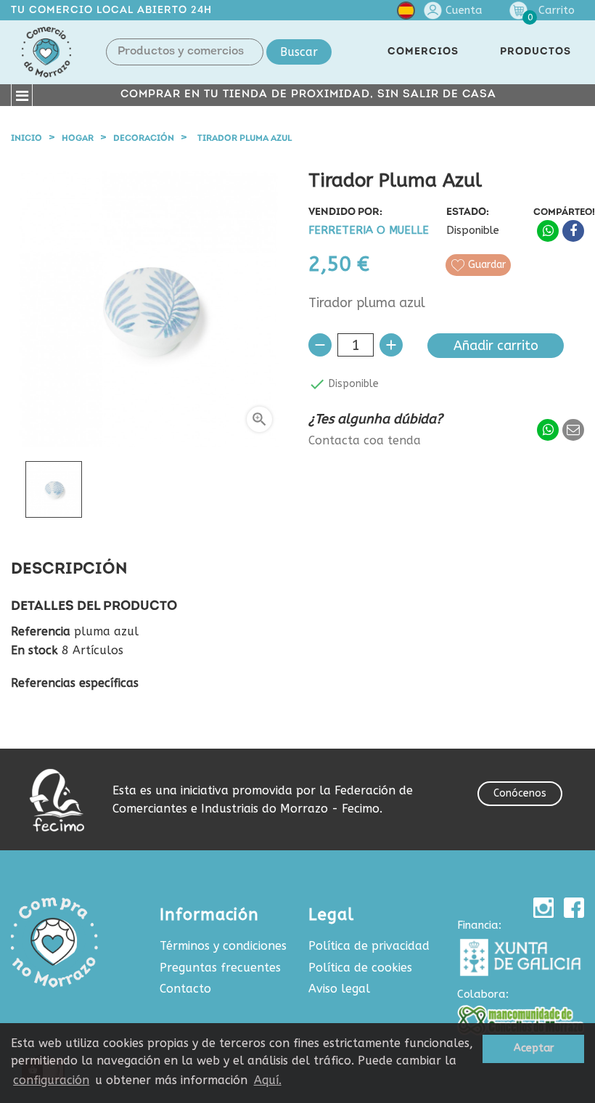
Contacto (185, 989)
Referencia (40, 631)
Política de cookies (360, 967)
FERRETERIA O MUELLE (368, 230)
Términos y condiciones (223, 946)
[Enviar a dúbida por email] (573, 430)
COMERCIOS (423, 51)
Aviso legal (339, 989)
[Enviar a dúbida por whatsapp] (548, 430)
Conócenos (519, 793)
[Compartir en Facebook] (573, 231)
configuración (51, 1080)
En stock (34, 650)
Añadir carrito (496, 346)
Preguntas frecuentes (220, 967)
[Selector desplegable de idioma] (406, 13)
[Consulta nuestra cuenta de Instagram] (543, 908)
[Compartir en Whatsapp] (548, 231)
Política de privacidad (369, 946)
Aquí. (268, 1080)
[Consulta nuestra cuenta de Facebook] (574, 908)
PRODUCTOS (535, 51)
